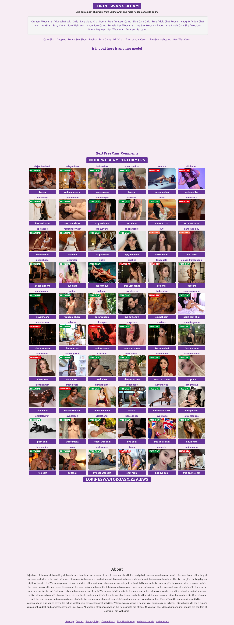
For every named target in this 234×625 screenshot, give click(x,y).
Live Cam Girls (141, 21)
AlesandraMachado (191, 259)
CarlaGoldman (72, 166)
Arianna (72, 322)
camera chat (161, 223)
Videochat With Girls (66, 21)
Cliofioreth (191, 166)
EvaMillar (72, 259)
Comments (129, 153)
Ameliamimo (131, 353)
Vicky (102, 259)
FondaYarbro (132, 228)
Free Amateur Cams (119, 21)
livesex (42, 192)
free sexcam (102, 192)
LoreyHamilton (131, 166)
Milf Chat (118, 39)
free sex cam (192, 348)
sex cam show (72, 223)
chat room (131, 472)
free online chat (191, 472)
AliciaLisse (42, 228)
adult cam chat (192, 316)
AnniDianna (162, 353)
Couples (61, 39)
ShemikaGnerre (192, 322)
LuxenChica (42, 447)
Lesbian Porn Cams (100, 39)
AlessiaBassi (42, 259)
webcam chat (162, 192)
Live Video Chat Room (93, 21)
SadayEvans (102, 228)
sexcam (192, 285)
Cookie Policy (108, 621)
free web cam (42, 223)
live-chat (132, 441)
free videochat (132, 285)
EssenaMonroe (192, 291)
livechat (132, 192)
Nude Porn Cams (96, 25)
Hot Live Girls (42, 25)
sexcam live (102, 285)
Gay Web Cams (182, 39)
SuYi (162, 228)
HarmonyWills (72, 353)
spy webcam (102, 223)
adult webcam (102, 410)
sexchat (132, 410)
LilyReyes (102, 322)
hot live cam (161, 472)
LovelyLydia (162, 415)
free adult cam (162, 441)
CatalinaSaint (42, 291)
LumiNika (132, 197)
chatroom (42, 379)
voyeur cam (42, 316)
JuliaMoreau (72, 197)
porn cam (42, 441)
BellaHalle (42, 197)
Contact (80, 621)
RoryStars (132, 322)
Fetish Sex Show (77, 39)
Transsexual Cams (136, 39)
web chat (102, 379)
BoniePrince (131, 415)
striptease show (161, 410)
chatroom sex (72, 348)
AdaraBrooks (42, 322)
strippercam (102, 254)
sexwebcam (161, 254)
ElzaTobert (102, 353)
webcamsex (72, 379)
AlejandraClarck (42, 166)
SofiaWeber (42, 353)
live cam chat (162, 348)
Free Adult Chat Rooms (165, 21)
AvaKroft (161, 322)
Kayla (132, 447)
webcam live (191, 192)
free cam (42, 472)
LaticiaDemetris (192, 353)
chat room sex (42, 348)
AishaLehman (42, 384)
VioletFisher (102, 415)
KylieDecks (132, 384)
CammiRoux (192, 197)
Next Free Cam (107, 153)
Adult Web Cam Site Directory (183, 25)
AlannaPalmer (102, 384)
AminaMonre (191, 447)
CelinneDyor (102, 197)
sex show (132, 223)
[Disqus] (117, 523)
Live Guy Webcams (160, 39)
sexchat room (42, 285)
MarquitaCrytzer (72, 228)
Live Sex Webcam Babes (149, 25)
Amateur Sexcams (136, 29)
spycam (191, 379)
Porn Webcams (76, 25)
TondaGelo (161, 259)
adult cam (191, 441)
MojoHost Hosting (126, 621)
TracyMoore (72, 384)
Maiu (72, 447)
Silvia (162, 197)
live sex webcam (102, 472)
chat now (192, 254)
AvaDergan (72, 415)
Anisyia (162, 166)
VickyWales (102, 447)
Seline (72, 291)
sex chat (161, 285)
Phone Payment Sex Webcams (106, 29)
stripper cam (102, 348)
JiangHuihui (191, 384)
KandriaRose (161, 384)
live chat (72, 285)
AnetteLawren (42, 415)
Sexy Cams (59, 25)
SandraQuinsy (191, 228)
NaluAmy (102, 291)
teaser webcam (72, 410)
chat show (42, 410)
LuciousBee (102, 166)
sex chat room (191, 223)
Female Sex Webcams (120, 25)
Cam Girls (49, 39)
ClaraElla (161, 447)
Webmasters (162, 621)
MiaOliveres (132, 291)
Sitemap (69, 621)
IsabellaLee (162, 291)
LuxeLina (132, 259)
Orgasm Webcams (41, 21)
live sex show (131, 316)
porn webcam (102, 316)
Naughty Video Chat (192, 21)
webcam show (72, 316)
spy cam (72, 254)
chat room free (132, 379)
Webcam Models (145, 621)
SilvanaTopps (191, 415)
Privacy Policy (92, 621)
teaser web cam (102, 441)
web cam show (72, 192)
